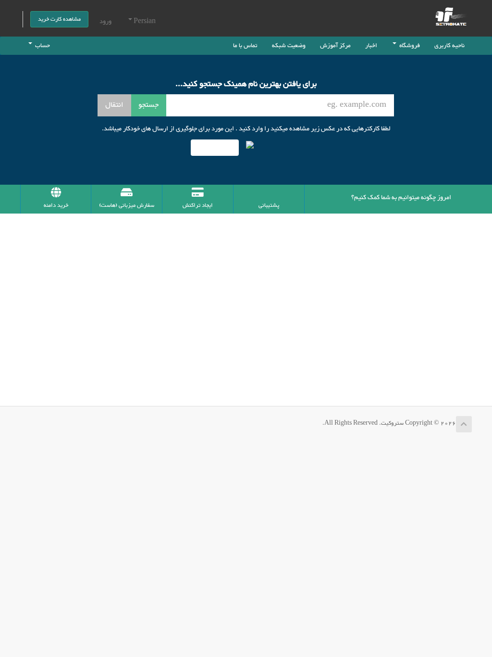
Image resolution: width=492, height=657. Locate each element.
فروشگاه (408, 45)
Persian (144, 21)
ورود (105, 21)
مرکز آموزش (335, 45)
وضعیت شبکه (289, 45)
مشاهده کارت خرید (59, 19)
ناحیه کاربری (449, 45)
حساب (41, 45)
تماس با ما (245, 45)
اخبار (371, 45)
